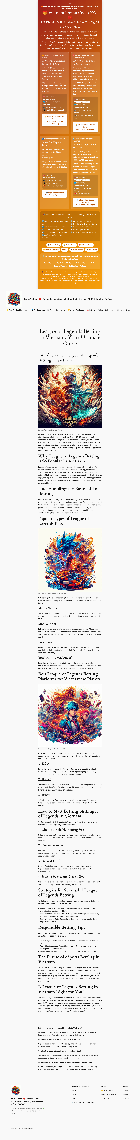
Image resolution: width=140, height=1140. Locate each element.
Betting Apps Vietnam (77, 266)
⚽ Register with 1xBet (55, 193)
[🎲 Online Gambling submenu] (64, 310)
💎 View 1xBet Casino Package (85, 202)
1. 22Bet (43, 764)
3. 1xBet (44, 795)
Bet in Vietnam (49, 263)
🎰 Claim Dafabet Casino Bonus (85, 127)
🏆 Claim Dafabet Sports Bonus (54, 120)
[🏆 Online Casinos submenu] (83, 310)
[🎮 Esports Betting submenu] (114, 310)
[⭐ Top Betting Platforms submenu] (28, 310)
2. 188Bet (44, 779)
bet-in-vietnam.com (27, 1128)
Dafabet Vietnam (82, 263)
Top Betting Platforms (65, 263)
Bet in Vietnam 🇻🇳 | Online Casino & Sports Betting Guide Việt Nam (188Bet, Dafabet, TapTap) (68, 299)
